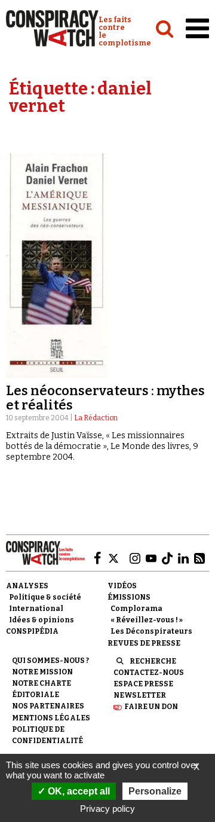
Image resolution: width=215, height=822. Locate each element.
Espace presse (143, 684)
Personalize (155, 791)
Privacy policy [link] (107, 808)
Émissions (129, 597)
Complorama (136, 608)
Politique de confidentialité (47, 735)
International (36, 608)
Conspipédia (32, 631)
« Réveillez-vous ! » (146, 620)
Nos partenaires (48, 706)
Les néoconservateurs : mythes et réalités (105, 398)
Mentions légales (51, 718)
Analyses (27, 586)
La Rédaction (96, 418)
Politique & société (45, 597)
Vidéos (122, 586)
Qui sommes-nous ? (50, 660)
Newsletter (139, 695)
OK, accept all (77, 791)
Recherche (153, 661)
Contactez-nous (148, 672)
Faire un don (151, 706)
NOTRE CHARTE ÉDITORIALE (41, 689)
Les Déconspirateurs (151, 631)
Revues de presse (144, 643)
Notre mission (42, 672)
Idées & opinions (41, 620)
